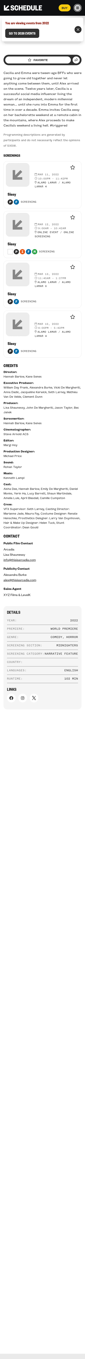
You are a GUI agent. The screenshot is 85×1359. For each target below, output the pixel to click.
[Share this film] (76, 59)
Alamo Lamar (47, 182)
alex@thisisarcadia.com (19, 580)
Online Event (47, 232)
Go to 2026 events (22, 33)
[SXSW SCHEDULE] (23, 8)
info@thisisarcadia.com (19, 560)
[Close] (78, 29)
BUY (65, 8)
